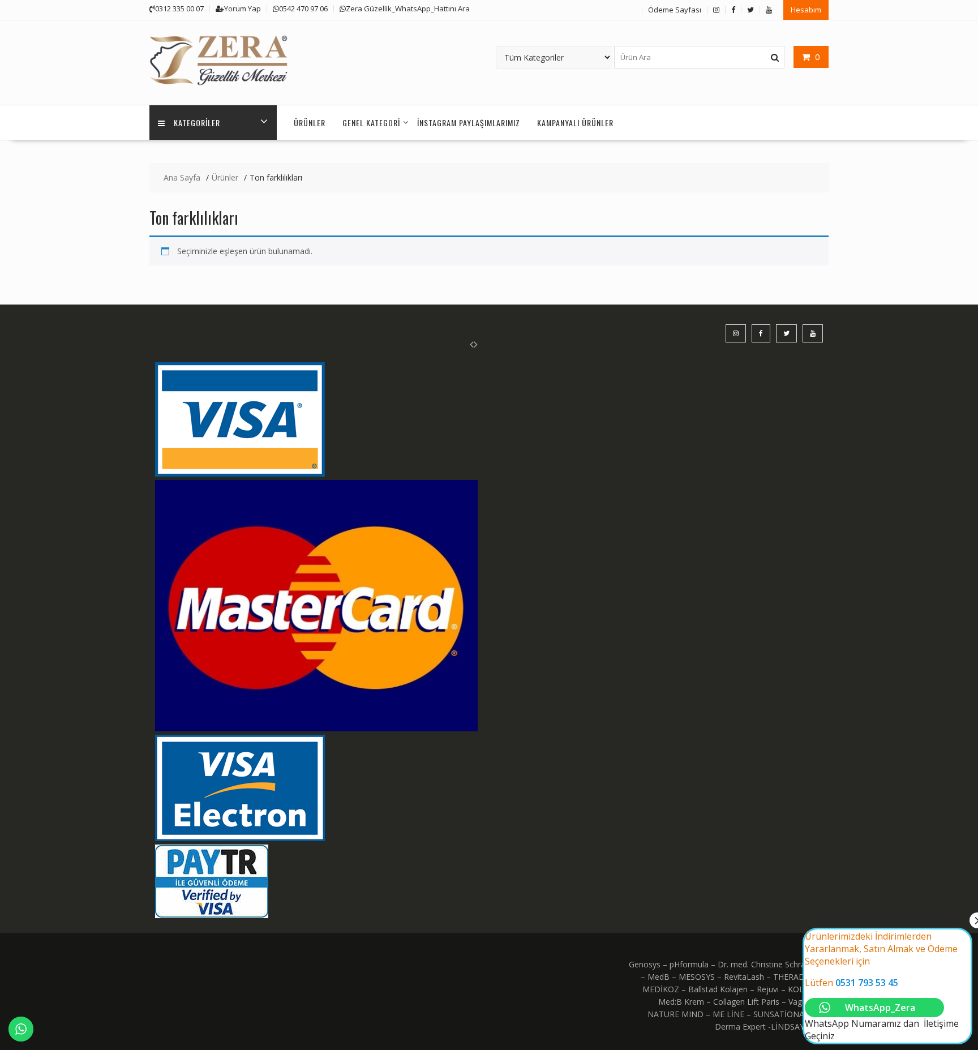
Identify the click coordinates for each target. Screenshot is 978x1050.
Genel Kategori (371, 122)
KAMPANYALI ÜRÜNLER (575, 122)
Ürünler (309, 122)
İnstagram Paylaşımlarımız (468, 122)
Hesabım (806, 10)
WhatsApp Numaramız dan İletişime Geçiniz (882, 986)
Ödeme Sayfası (674, 10)
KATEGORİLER (197, 122)
